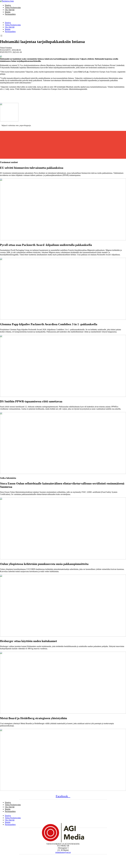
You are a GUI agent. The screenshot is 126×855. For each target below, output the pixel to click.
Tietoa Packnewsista (13, 7)
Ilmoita (7, 12)
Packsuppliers (10, 14)
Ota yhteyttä (9, 10)
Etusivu (8, 5)
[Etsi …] (1, 36)
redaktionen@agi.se (63, 852)
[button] (63, 18)
